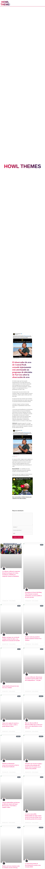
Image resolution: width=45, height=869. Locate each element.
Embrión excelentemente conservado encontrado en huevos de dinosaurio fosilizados (10, 765)
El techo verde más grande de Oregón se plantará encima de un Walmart (33, 638)
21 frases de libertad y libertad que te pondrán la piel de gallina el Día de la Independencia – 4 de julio (33, 678)
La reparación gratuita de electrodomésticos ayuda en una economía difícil (33, 865)
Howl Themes (6, 3)
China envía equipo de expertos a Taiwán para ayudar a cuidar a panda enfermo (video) (10, 724)
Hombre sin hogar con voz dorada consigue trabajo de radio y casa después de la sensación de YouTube (11, 639)
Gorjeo (16, 456)
